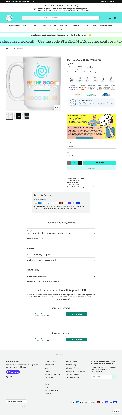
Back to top (60, 354)
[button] (91, 67)
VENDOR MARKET (15, 25)
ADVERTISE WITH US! (72, 378)
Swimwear (76, 25)
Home (7, 48)
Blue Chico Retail (13, 407)
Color (68, 142)
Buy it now (91, 168)
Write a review (76, 314)
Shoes (86, 25)
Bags (94, 25)
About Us (60, 30)
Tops (24, 25)
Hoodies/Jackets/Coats (48, 25)
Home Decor (64, 25)
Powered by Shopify (23, 407)
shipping (75, 69)
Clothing (33, 25)
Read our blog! (71, 365)
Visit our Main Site (72, 374)
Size (68, 152)
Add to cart (100, 163)
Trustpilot (30, 231)
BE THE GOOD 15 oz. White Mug (17, 48)
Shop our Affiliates (72, 368)
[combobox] (61, 18)
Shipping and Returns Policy (75, 371)
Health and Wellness (106, 25)
